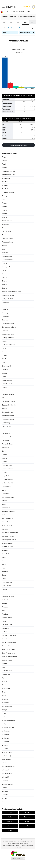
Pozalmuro (5, 589)
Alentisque (5, 196)
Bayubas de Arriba (7, 260)
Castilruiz (4, 341)
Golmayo (4, 454)
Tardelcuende (6, 688)
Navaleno (5, 561)
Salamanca (10, 821)
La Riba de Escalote (7, 483)
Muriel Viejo (5, 550)
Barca (4, 249)
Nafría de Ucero (6, 554)
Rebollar (4, 603)
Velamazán (5, 749)
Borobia (4, 281)
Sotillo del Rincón (7, 671)
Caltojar (4, 306)
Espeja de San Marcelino (9, 405)
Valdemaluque (6, 731)
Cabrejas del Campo (8, 295)
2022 (4, 22)
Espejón (4, 408)
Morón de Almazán (7, 543)
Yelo (3, 802)
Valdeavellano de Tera (8, 720)
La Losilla (5, 472)
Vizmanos (5, 791)
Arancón (4, 228)
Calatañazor (5, 302)
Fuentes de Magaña (7, 444)
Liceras (4, 490)
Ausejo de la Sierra (7, 242)
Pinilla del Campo (7, 582)
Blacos (4, 270)
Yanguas (4, 798)
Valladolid (27, 826)
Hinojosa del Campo (8, 469)
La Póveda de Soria (7, 479)
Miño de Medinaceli (7, 518)
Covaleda (4, 373)
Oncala (4, 578)
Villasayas (5, 780)
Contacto (5, 841)
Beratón (4, 263)
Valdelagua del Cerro (8, 727)
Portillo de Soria (6, 586)
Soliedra (4, 663)
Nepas (4, 564)
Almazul (4, 217)
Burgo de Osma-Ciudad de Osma (11, 291)
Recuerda (5, 607)
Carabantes (5, 316)
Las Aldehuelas (6, 486)
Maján (4, 504)
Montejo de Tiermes (8, 536)
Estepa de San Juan (7, 412)
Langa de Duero (6, 476)
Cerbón (4, 348)
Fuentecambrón (6, 426)
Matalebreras (6, 508)
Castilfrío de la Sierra (8, 334)
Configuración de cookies (9, 845)
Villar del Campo (7, 773)
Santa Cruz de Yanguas (8, 649)
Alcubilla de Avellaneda (8, 171)
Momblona (5, 529)
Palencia (27, 817)
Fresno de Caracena (8, 419)
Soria (3, 667)
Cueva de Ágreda (7, 384)
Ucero (4, 713)
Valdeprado (5, 738)
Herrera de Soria (7, 465)
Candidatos (12, 17)
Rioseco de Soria (7, 624)
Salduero (4, 632)
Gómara (4, 458)
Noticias (5, 17)
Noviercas (5, 571)
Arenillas (4, 235)
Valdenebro (5, 734)
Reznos (4, 621)
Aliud (3, 199)
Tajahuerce (5, 678)
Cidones (4, 352)
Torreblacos (5, 702)
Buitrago (4, 288)
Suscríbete (27, 6)
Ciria (3, 362)
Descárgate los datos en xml (18, 145)
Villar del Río (5, 777)
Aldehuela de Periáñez (8, 192)
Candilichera (5, 309)
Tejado (4, 695)
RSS (20, 847)
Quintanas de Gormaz (8, 596)
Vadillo (4, 717)
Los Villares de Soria (8, 497)
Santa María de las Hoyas (9, 656)
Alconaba (5, 167)
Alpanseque (5, 224)
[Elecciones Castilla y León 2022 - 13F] (18, 11)
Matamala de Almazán (8, 511)
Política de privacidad (13, 843)
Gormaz (4, 462)
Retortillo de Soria (7, 617)
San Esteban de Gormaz (9, 635)
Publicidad (23, 841)
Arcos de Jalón (6, 231)
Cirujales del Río (6, 366)
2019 (11, 22)
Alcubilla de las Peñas (8, 174)
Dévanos (4, 387)
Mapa (17, 845)
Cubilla (4, 376)
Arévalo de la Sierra (7, 238)
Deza (3, 391)
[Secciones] (3, 6)
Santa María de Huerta (8, 653)
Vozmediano (5, 795)
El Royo (4, 398)
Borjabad (4, 277)
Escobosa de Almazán (8, 401)
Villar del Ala (5, 770)
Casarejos (5, 330)
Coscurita (5, 369)
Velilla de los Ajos (7, 756)
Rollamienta (5, 628)
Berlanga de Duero (7, 267)
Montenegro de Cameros (9, 539)
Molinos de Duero (7, 525)
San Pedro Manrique (8, 646)
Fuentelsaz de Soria (7, 437)
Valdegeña (5, 724)
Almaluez (4, 206)
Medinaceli (5, 515)
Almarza (4, 210)
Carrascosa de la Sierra (9, 327)
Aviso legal (29, 841)
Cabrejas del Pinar (7, 299)
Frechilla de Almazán (8, 415)
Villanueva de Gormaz (8, 766)
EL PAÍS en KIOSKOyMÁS (26, 845)
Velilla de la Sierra (7, 752)
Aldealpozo (5, 185)
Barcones (5, 252)
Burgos (27, 812)
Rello (3, 610)
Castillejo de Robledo (8, 337)
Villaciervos (5, 763)
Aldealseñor (5, 189)
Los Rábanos (5, 493)
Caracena (5, 320)
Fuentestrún (5, 447)
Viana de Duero (6, 759)
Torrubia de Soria (7, 706)
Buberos (4, 284)
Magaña (4, 500)
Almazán (4, 213)
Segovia (27, 821)
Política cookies (24, 843)
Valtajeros (5, 745)
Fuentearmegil (6, 423)
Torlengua (5, 699)
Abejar (4, 157)
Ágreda (4, 164)
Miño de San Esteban (8, 522)
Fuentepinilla (5, 440)
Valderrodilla (5, 741)
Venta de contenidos (14, 841)
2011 (25, 22)
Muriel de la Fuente (7, 547)
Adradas (4, 160)
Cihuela (4, 359)
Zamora (10, 830)
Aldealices (5, 182)
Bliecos (4, 274)
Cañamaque (5, 313)
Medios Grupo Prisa (18, 858)
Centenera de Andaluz (8, 345)
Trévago (4, 710)
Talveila (4, 685)
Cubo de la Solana (7, 380)
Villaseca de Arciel (7, 784)
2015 (18, 22)
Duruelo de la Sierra (8, 394)
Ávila (10, 812)
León (10, 817)
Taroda (4, 692)
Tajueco (4, 681)
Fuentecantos (6, 430)
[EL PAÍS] (11, 6)
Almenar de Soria (7, 221)
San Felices (5, 639)
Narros (4, 557)
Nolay (3, 568)
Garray (4, 451)
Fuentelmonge (6, 433)
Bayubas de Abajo (7, 256)
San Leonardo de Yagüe (9, 642)
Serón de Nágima (7, 660)
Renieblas (5, 614)
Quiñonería (5, 600)
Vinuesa (4, 787)
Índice (16, 847)
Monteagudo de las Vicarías (10, 532)
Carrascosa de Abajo (8, 323)
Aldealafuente (6, 178)
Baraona (4, 245)
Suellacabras (6, 674)
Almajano (5, 203)
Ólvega (4, 575)
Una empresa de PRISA (18, 853)
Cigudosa (4, 355)
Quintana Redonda (7, 593)
